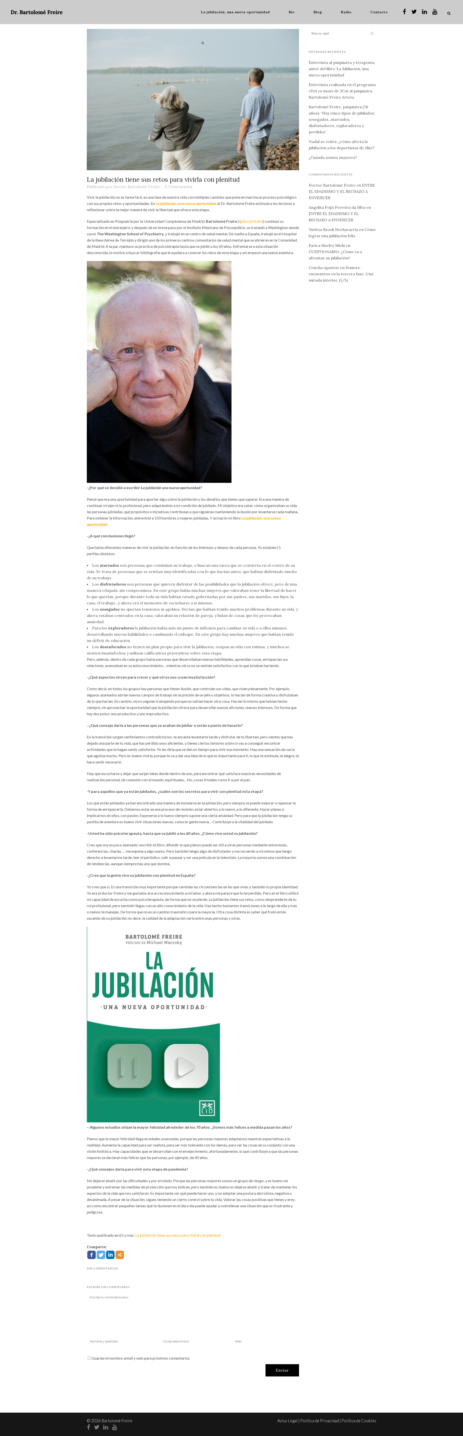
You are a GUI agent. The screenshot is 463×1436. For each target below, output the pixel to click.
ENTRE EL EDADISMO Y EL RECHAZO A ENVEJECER (342, 191)
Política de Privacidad (319, 1420)
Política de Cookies (358, 1420)
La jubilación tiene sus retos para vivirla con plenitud (177, 1235)
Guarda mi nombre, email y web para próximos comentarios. (141, 1358)
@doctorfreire (251, 221)
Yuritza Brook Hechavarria (333, 229)
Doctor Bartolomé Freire (136, 186)
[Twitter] (101, 1255)
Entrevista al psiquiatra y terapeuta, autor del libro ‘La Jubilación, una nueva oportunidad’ (342, 68)
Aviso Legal (287, 1420)
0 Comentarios (178, 186)
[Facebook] (91, 1255)
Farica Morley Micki (327, 245)
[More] (120, 1255)
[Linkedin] (110, 1255)
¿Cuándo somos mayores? (333, 157)
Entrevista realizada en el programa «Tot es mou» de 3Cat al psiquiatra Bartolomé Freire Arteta (342, 91)
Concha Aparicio (324, 267)
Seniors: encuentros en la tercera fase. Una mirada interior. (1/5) (341, 274)
